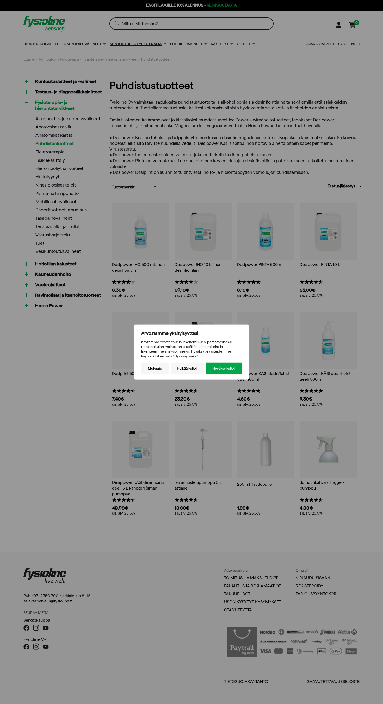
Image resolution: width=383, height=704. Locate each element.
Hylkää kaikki (187, 368)
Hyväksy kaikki (223, 368)
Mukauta (155, 368)
